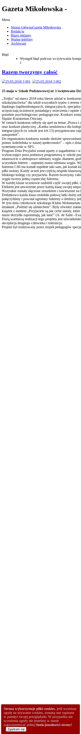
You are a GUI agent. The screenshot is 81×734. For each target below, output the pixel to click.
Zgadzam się (16, 729)
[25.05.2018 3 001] (17, 81)
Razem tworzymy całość (30, 72)
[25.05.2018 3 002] (47, 81)
